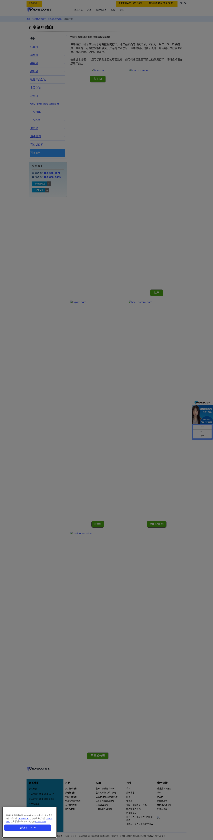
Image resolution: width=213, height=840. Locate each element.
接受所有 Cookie (28, 827)
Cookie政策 (23, 818)
